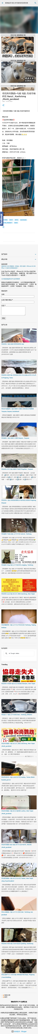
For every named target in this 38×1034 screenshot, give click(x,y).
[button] (3, 105)
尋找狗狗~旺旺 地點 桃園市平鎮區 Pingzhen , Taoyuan (17, 469)
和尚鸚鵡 (5, 219)
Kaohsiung (23, 220)
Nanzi (16, 222)
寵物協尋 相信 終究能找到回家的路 (16, 3)
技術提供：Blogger (20, 1031)
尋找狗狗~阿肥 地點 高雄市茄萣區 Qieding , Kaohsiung (17, 943)
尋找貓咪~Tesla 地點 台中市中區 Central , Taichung (16, 534)
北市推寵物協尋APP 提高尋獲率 (10, 279)
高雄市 (11, 219)
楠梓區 (16, 219)
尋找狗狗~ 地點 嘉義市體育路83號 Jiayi (12, 344)
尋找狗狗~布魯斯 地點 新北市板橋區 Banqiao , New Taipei (18, 683)
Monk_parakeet (7, 222)
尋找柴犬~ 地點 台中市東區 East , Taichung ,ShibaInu (16, 714)
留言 (5, 997)
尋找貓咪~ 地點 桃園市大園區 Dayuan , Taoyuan (15, 438)
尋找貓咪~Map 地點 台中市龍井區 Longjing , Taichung (17, 565)
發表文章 (7, 995)
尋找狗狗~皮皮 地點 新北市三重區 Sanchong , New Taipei (18, 594)
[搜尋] (35, 3)
